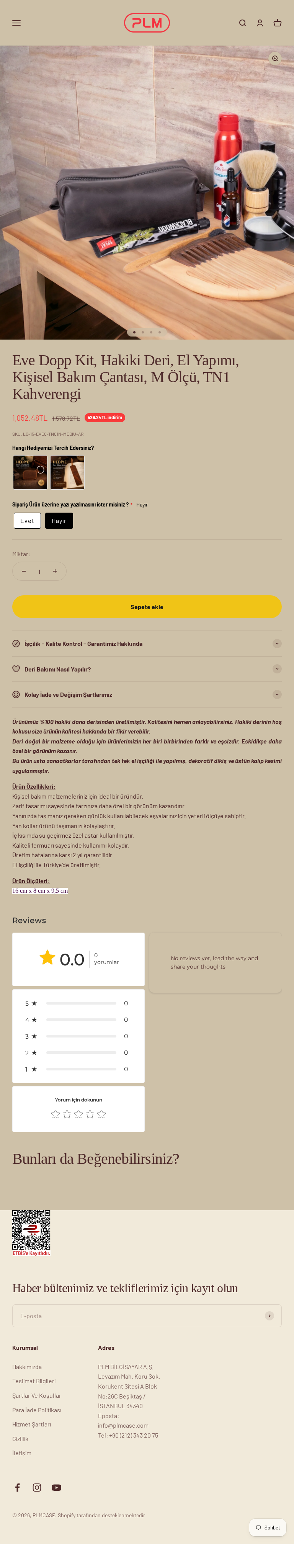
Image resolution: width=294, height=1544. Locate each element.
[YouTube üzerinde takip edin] (56, 1487)
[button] (78, 1003)
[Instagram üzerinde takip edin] (37, 1487)
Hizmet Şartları (31, 1424)
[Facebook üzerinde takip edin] (17, 1487)
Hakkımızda (27, 1366)
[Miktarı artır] (55, 571)
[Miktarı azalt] (24, 571)
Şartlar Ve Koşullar (36, 1395)
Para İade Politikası (36, 1409)
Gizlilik (20, 1438)
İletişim (21, 1452)
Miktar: (21, 553)
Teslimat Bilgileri (34, 1380)
